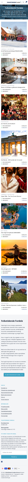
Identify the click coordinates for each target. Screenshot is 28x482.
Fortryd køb (4, 416)
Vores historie (5, 399)
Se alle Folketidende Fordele (12, 375)
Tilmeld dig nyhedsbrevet (8, 390)
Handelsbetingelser (6, 411)
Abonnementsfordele (7, 392)
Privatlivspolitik (5, 406)
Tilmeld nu (14, 457)
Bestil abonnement (6, 395)
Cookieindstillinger (5, 477)
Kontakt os (4, 388)
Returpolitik (4, 409)
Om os (3, 397)
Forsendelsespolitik (6, 413)
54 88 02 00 (4, 425)
